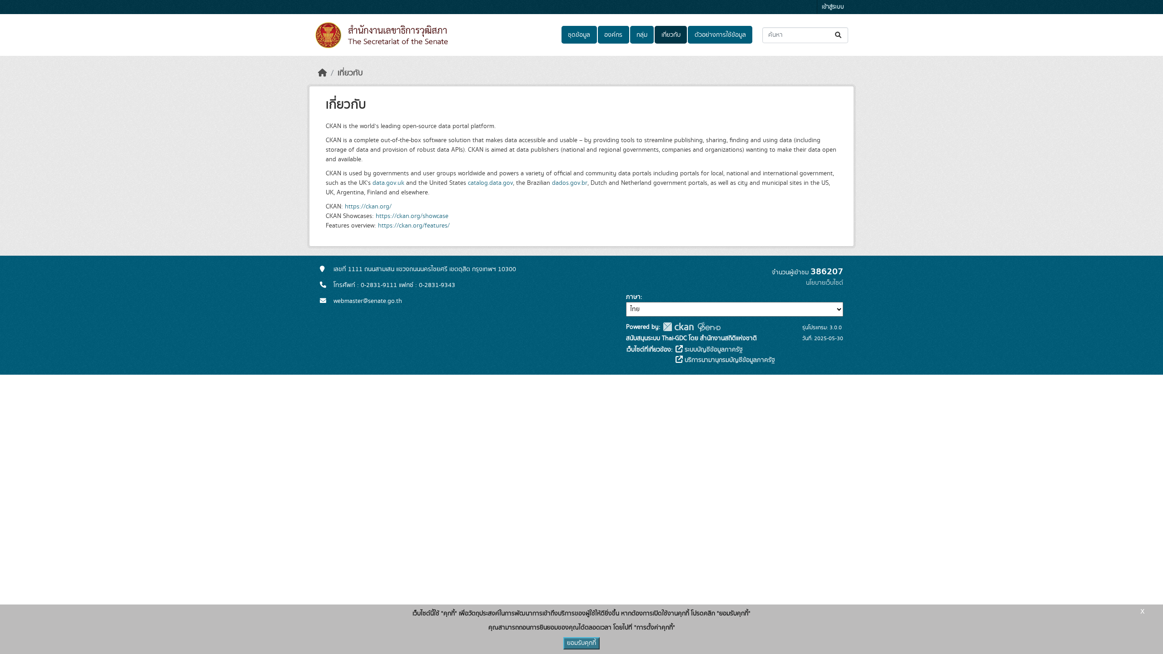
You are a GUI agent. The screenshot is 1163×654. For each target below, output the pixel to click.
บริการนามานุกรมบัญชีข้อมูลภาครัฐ (729, 360)
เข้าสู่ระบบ (833, 7)
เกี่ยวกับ (671, 35)
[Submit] (839, 35)
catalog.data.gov (490, 183)
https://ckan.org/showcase (412, 216)
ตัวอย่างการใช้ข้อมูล (720, 35)
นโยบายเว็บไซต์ (824, 282)
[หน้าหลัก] (322, 73)
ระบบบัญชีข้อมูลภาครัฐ (713, 349)
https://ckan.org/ (368, 206)
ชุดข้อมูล (579, 35)
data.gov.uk (388, 183)
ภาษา (633, 297)
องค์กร (613, 35)
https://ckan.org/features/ (414, 225)
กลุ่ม (641, 35)
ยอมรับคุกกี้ (581, 643)
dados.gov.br (569, 183)
